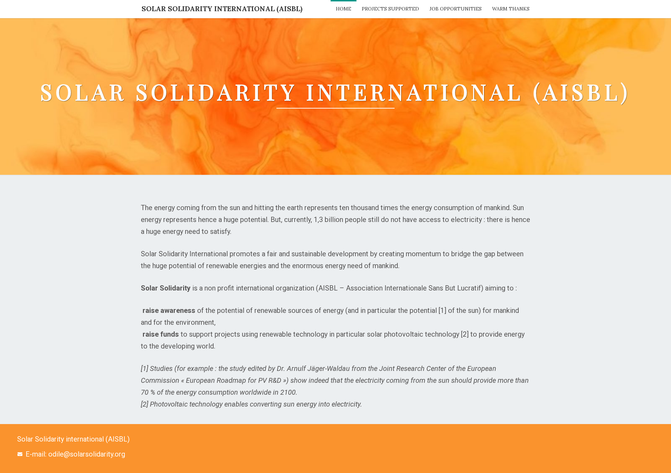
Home (343, 9)
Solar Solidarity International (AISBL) (222, 8)
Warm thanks (510, 9)
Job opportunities (456, 9)
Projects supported (390, 9)
